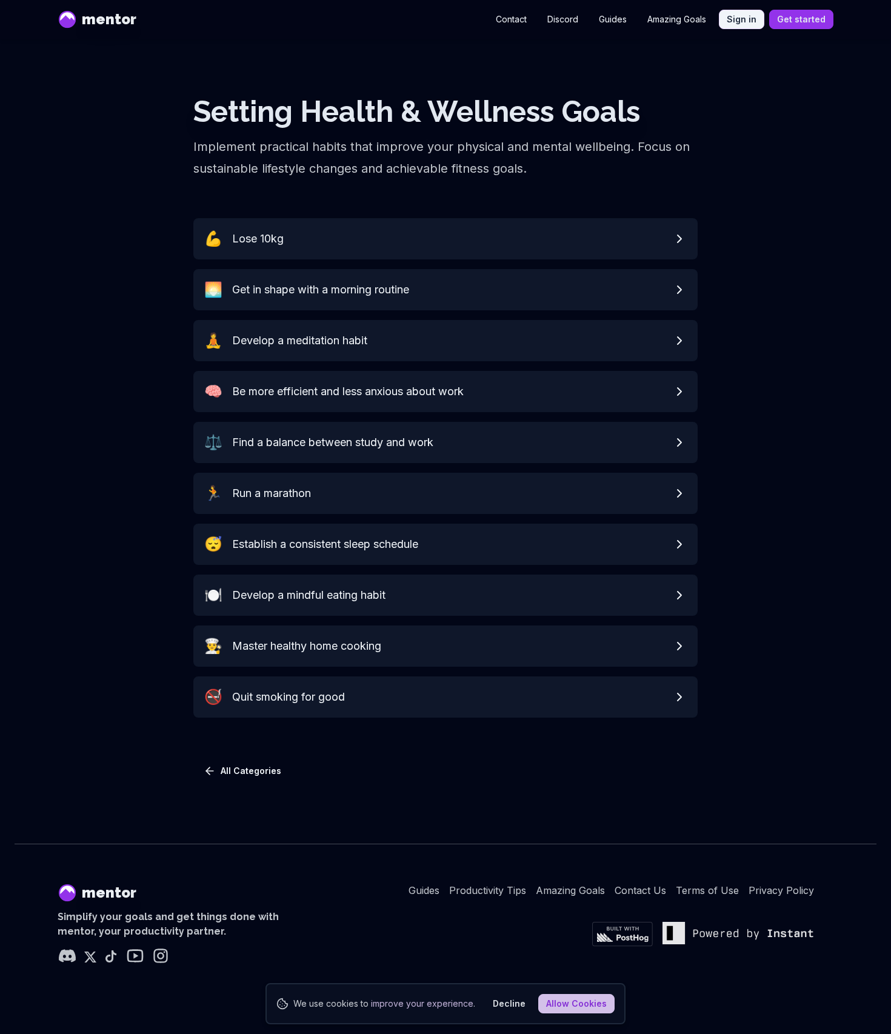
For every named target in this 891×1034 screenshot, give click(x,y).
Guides (613, 19)
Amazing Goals (676, 19)
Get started (801, 19)
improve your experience (422, 1003)
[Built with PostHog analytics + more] (622, 934)
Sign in (741, 19)
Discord (562, 19)
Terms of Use (707, 890)
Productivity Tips (487, 890)
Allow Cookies (576, 1003)
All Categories (251, 770)
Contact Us (640, 890)
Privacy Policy (781, 890)
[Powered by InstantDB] (738, 934)
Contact (511, 19)
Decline (509, 1003)
